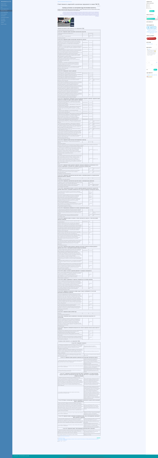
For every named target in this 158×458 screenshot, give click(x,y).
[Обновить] (156, 62)
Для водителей (62, 1)
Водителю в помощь (69, 1)
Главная (59, 1)
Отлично (149, 4)
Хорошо (149, 5)
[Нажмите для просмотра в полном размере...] (66, 26)
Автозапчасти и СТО (6, 1)
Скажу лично (149, 8)
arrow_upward (156, 456)
